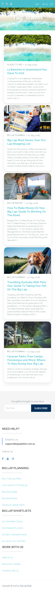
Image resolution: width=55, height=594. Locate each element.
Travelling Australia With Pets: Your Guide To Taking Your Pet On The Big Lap (26, 286)
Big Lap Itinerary (9, 498)
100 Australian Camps (12, 521)
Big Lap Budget (9, 491)
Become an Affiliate (11, 564)
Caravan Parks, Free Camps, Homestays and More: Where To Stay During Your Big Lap (26, 360)
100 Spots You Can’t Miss (14, 541)
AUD (51, 4)
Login (37, 4)
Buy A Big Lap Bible (11, 478)
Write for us (7, 557)
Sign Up (45, 4)
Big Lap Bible (26, 586)
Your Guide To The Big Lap (15, 485)
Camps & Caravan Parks (13, 505)
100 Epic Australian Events (14, 534)
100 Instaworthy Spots (12, 528)
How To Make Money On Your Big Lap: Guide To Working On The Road (26, 211)
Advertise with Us (10, 570)
